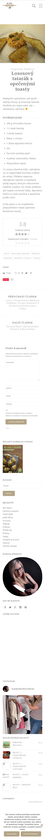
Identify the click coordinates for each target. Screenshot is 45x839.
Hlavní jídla (8, 514)
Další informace (31, 834)
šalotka (36, 253)
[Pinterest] (25, 607)
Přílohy (6, 533)
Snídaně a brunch (11, 539)
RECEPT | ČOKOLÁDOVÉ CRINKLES (19, 755)
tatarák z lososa (22, 257)
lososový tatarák (20, 253)
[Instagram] (20, 607)
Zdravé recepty (10, 546)
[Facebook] (5, 607)
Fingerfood (17, 69)
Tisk (8, 273)
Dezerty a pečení (10, 511)
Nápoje (6, 523)
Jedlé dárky (8, 517)
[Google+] (15, 607)
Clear (8, 428)
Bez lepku (7, 507)
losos (6, 253)
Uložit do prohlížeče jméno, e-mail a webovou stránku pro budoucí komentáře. (22, 414)
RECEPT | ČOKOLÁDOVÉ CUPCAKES (19, 766)
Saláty (5, 536)
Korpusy (7, 520)
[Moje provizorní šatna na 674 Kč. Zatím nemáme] (22, 714)
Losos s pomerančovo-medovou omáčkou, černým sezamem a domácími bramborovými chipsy (23, 304)
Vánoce (6, 542)
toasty (36, 257)
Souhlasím (12, 834)
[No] (42, 825)
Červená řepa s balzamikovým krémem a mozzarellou (22, 328)
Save (6, 279)
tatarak (8, 257)
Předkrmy (29, 69)
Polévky (6, 527)
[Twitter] (10, 607)
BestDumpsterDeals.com (35, 802)
